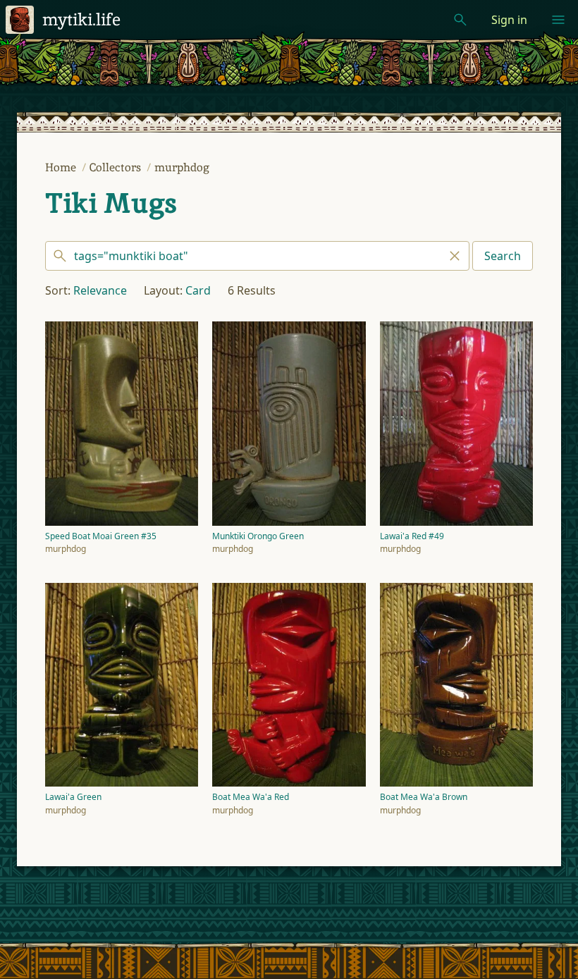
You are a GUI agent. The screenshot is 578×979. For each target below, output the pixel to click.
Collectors (117, 167)
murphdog (181, 167)
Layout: (163, 290)
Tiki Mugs (111, 203)
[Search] (257, 256)
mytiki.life (81, 19)
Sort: (57, 290)
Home (62, 167)
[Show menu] (558, 20)
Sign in (509, 19)
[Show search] (460, 20)
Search (502, 256)
